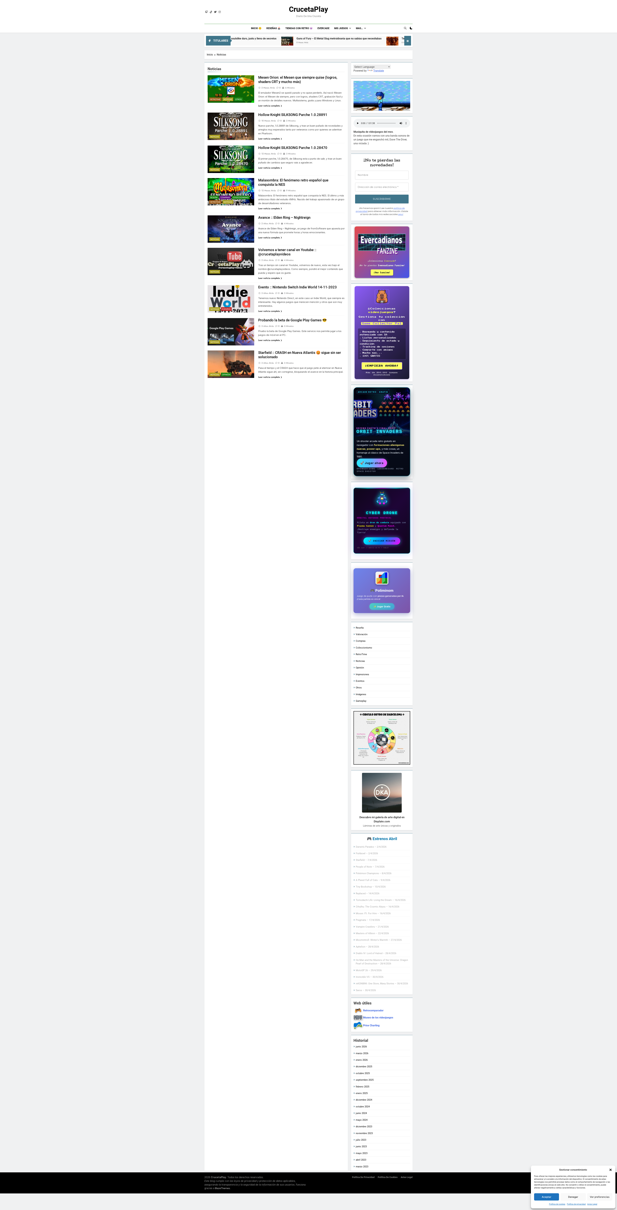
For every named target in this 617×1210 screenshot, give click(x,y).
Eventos (226, 309)
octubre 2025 (363, 1073)
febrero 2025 (362, 1086)
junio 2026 (361, 1046)
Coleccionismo (241, 197)
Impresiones (362, 674)
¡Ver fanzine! (382, 272)
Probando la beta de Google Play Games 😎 (292, 320)
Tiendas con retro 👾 (299, 28)
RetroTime (215, 99)
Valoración (361, 634)
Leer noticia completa (269, 105)
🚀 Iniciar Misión (381, 541)
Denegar (573, 1196)
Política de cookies (557, 1204)
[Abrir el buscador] (405, 28)
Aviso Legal (592, 1204)
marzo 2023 (362, 1166)
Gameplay (361, 700)
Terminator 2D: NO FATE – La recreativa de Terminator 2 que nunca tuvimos (304, 38)
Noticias (228, 99)
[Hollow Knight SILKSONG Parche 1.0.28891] (359, 43)
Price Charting (371, 1025)
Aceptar (546, 1196)
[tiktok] (211, 12)
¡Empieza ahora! (382, 366)
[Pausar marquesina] (407, 41)
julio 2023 (361, 1139)
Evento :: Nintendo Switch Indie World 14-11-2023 (297, 287)
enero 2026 (362, 1059)
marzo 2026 (362, 1053)
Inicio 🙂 (256, 28)
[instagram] (220, 12)
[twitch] (206, 12)
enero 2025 (362, 1093)
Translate (378, 70)
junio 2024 (361, 1113)
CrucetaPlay (308, 9)
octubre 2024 (363, 1106)
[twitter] (215, 12)
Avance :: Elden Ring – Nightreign (284, 218)
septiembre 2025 (365, 1079)
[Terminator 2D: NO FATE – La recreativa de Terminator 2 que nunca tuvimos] (251, 43)
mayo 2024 (361, 1119)
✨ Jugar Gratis (381, 606)
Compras (225, 197)
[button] (610, 1169)
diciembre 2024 (364, 1099)
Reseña (214, 197)
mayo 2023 (361, 1153)
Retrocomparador (373, 1010)
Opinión (226, 374)
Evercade (323, 28)
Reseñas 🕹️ (273, 28)
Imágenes (361, 694)
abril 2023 (361, 1159)
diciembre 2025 (364, 1066)
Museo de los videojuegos (378, 1017)
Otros (238, 99)
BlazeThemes (222, 1188)
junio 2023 (361, 1146)
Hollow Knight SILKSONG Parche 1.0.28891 (393, 38)
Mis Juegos (341, 28)
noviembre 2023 (364, 1133)
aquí (400, 214)
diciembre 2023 (364, 1126)
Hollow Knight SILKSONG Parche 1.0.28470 (292, 148)
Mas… (359, 28)
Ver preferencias (599, 1196)
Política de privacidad (576, 1204)
